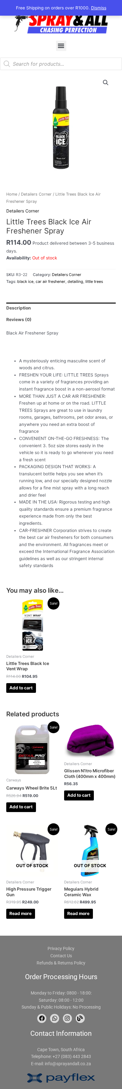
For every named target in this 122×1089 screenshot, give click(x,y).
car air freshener (50, 281)
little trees (94, 281)
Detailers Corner (36, 194)
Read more (20, 913)
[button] (61, 46)
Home (11, 194)
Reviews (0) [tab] (19, 319)
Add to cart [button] (21, 687)
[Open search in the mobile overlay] (61, 64)
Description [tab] (18, 307)
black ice (25, 281)
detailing (75, 281)
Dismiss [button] (98, 7)
